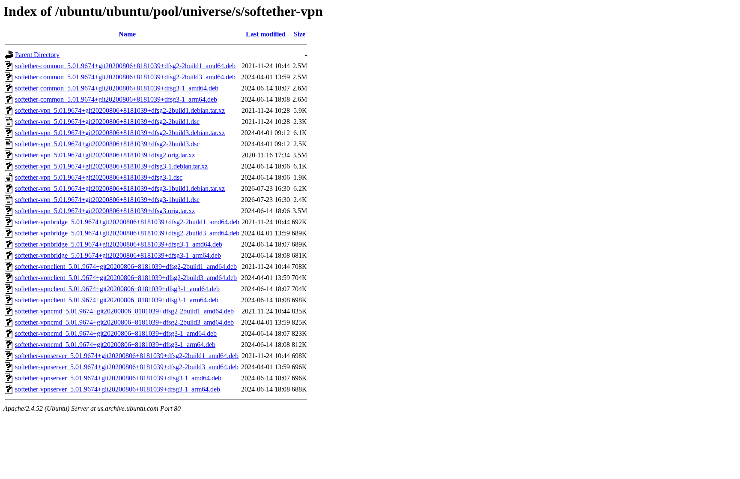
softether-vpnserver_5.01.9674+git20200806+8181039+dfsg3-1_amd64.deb (118, 378)
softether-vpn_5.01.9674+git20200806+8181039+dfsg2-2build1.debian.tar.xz (120, 110)
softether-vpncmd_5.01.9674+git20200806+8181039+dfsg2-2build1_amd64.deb (124, 311)
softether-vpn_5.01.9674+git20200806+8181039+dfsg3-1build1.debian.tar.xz (120, 188)
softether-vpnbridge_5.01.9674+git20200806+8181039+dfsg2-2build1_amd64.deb (127, 222)
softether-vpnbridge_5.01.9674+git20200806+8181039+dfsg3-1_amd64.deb (118, 244)
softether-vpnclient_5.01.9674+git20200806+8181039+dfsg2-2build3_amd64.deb (126, 277)
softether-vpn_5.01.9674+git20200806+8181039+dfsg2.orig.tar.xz (105, 155)
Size (299, 34)
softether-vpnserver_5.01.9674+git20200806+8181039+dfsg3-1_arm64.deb (117, 389)
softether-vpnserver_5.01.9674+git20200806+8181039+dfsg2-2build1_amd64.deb (127, 355)
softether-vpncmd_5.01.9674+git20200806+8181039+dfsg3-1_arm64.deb (115, 344)
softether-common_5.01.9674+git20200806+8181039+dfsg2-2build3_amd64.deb (125, 77)
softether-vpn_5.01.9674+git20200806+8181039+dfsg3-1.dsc (98, 177)
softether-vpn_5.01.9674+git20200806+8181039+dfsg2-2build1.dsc (107, 121)
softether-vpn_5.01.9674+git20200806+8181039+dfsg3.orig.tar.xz (105, 210)
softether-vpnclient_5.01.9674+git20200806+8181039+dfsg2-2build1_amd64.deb (126, 266)
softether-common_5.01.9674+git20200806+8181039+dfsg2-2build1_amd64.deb (125, 65)
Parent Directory (37, 54)
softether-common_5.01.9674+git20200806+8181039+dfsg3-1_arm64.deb (116, 99)
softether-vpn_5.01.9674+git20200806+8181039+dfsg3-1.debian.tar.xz (111, 166)
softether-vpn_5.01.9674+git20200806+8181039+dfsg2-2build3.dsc (107, 144)
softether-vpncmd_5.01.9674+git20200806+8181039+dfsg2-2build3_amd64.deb (124, 322)
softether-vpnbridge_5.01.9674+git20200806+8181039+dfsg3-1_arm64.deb (118, 255)
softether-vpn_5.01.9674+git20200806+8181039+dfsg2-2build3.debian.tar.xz (120, 132)
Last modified (266, 34)
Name (127, 34)
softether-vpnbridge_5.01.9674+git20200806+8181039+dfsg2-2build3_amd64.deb (127, 233)
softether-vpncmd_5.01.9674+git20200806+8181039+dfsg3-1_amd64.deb (116, 333)
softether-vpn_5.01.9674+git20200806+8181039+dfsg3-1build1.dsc (107, 199)
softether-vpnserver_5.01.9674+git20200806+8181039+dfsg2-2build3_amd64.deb (127, 367)
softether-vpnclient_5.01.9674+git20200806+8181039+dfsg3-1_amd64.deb (117, 288)
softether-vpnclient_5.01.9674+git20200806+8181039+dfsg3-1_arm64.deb (116, 300)
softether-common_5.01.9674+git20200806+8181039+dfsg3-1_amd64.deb (116, 88)
